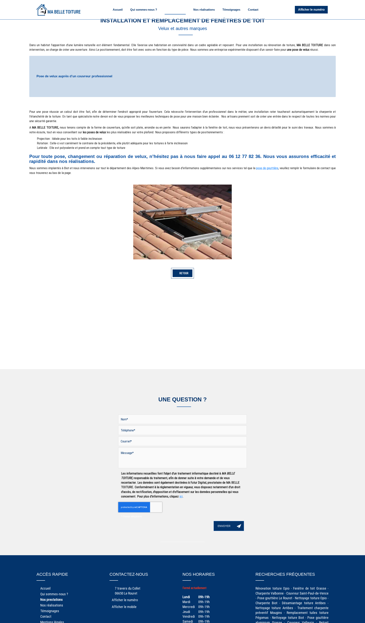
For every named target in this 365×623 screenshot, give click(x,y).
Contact (253, 9)
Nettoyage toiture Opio (311, 598)
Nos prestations (175, 9)
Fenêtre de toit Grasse (309, 588)
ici (180, 496)
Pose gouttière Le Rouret (274, 598)
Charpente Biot (266, 603)
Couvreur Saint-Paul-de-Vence (307, 593)
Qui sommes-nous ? (143, 9)
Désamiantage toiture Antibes (304, 603)
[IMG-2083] (182, 222)
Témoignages (231, 9)
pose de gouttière (267, 168)
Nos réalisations (204, 9)
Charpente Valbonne (270, 593)
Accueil (118, 9)
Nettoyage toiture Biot (288, 618)
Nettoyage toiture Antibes (274, 608)
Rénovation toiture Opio (272, 588)
